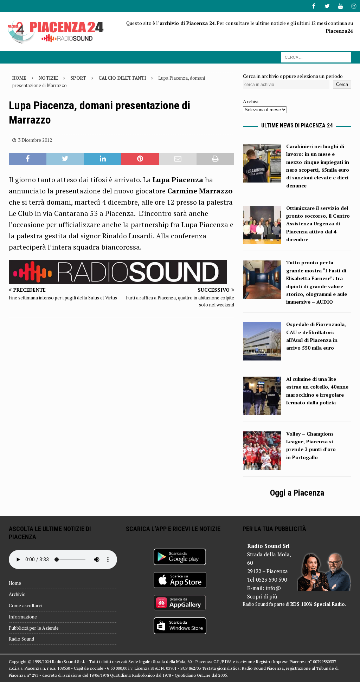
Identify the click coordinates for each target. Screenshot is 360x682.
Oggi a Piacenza (297, 493)
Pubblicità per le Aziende (34, 628)
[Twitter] (327, 6)
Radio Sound (21, 639)
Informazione (23, 617)
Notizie (48, 78)
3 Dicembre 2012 (35, 140)
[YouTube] (340, 6)
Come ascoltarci (25, 605)
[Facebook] (314, 6)
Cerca (342, 84)
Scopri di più (262, 596)
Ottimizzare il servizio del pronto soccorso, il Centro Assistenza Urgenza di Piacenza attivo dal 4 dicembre (318, 224)
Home (15, 583)
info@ (273, 587)
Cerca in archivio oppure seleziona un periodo (293, 76)
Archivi (250, 101)
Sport (78, 78)
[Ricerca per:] (316, 56)
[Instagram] (354, 6)
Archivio (17, 594)
